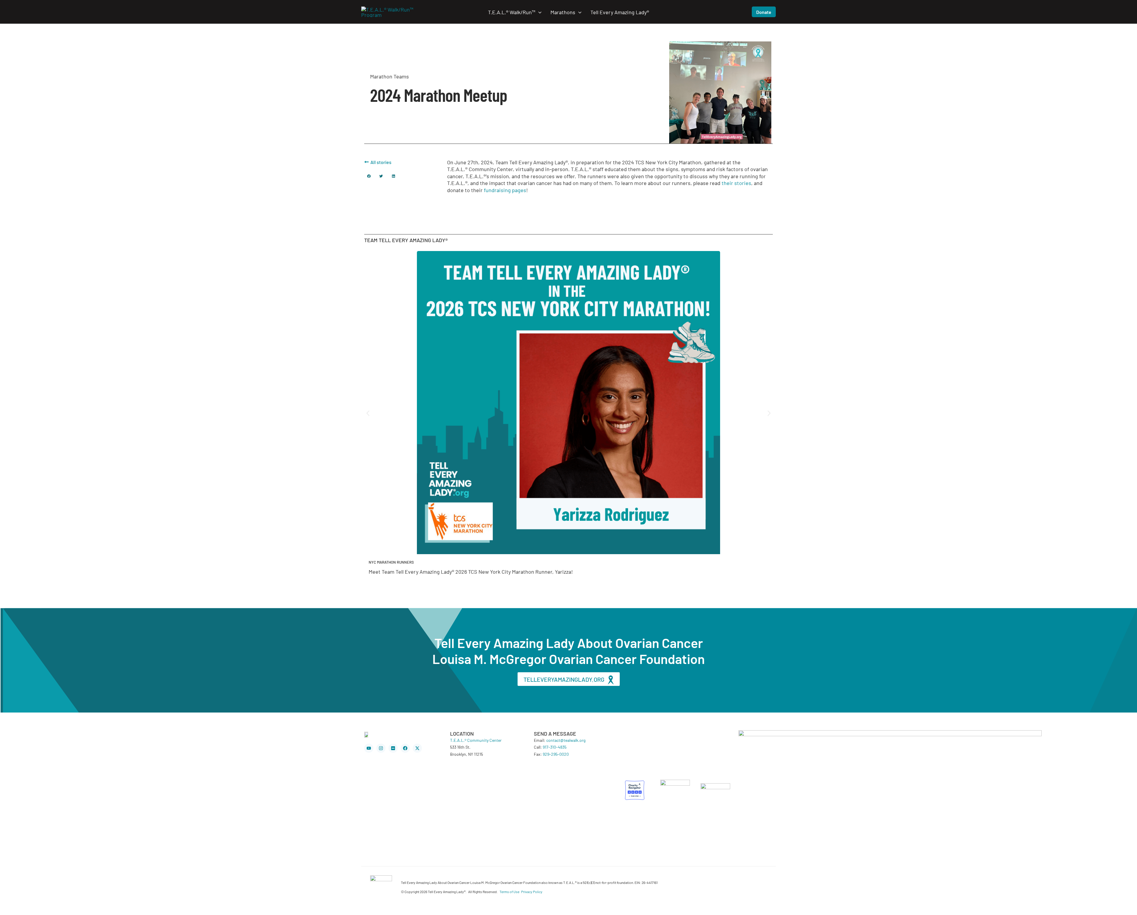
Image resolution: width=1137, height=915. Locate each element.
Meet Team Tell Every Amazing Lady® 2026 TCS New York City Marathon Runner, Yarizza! (471, 571)
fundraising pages (505, 189)
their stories (736, 182)
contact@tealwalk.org (565, 740)
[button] (538, 12)
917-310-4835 (554, 747)
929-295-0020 (556, 754)
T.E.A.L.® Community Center (476, 740)
